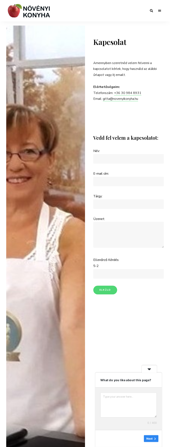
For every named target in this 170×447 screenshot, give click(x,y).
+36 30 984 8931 (127, 93)
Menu (159, 11)
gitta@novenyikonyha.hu (120, 98)
